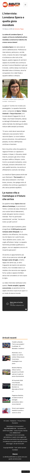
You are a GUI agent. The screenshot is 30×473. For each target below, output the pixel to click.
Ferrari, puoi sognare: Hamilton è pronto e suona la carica (18, 410)
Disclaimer (15, 423)
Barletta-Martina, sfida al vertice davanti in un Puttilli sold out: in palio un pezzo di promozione (18, 372)
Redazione (13, 421)
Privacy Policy (22, 421)
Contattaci (15, 450)
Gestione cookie (25, 471)
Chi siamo (6, 421)
